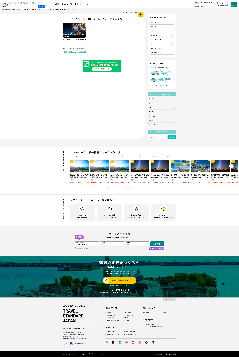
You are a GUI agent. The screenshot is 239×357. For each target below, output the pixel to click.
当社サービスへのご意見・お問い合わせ (154, 327)
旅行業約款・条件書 (171, 354)
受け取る (41, 7)
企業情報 (146, 312)
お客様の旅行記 (128, 320)
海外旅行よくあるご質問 (129, 332)
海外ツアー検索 (127, 312)
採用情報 (164, 312)
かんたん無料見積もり (149, 324)
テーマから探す (110, 317)
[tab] (92, 157)
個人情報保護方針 (159, 354)
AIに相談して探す (111, 315)
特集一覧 (126, 317)
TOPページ (109, 312)
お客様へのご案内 (111, 332)
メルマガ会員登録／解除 (130, 334)
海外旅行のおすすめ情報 (113, 320)
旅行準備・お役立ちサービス (113, 334)
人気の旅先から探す (129, 315)
